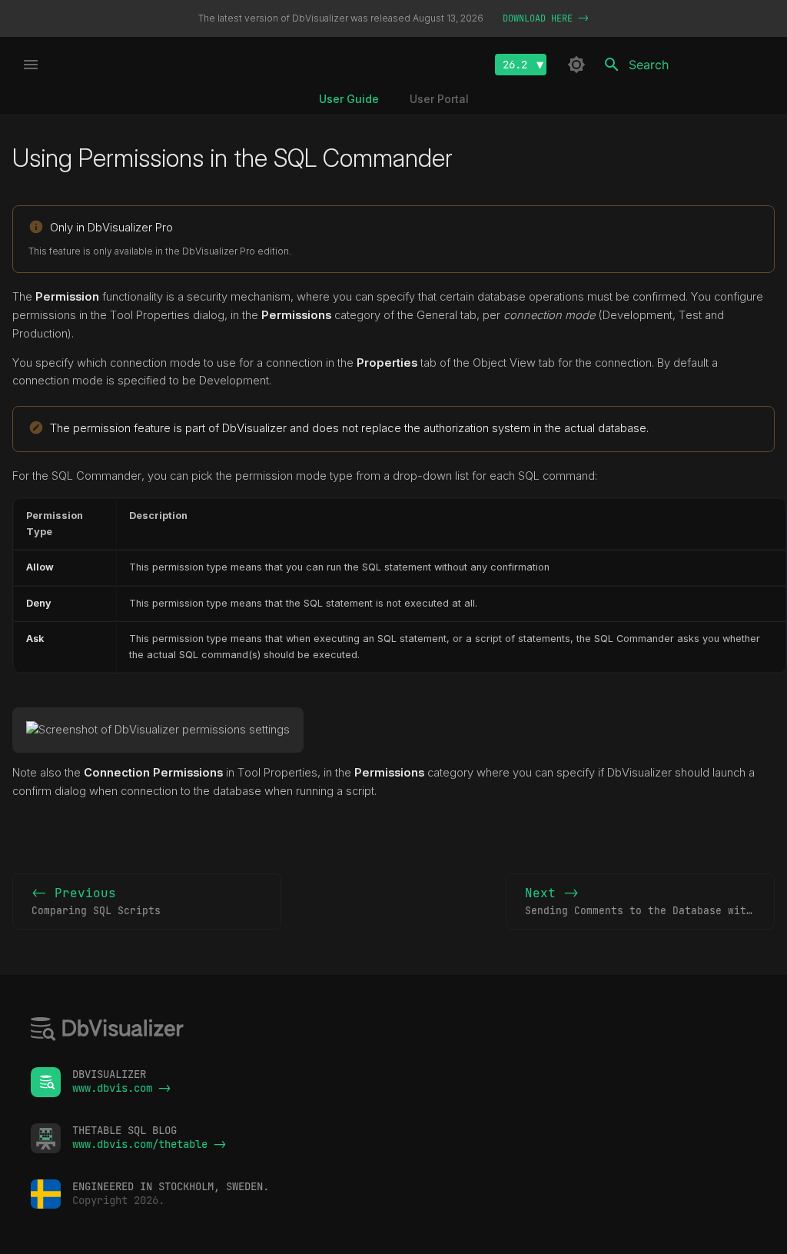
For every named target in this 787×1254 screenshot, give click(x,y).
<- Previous (96, 901)
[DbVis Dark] (576, 64)
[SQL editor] (107, 1030)
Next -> (650, 901)
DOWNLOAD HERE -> (546, 18)
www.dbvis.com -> (121, 1088)
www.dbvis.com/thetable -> (149, 1144)
